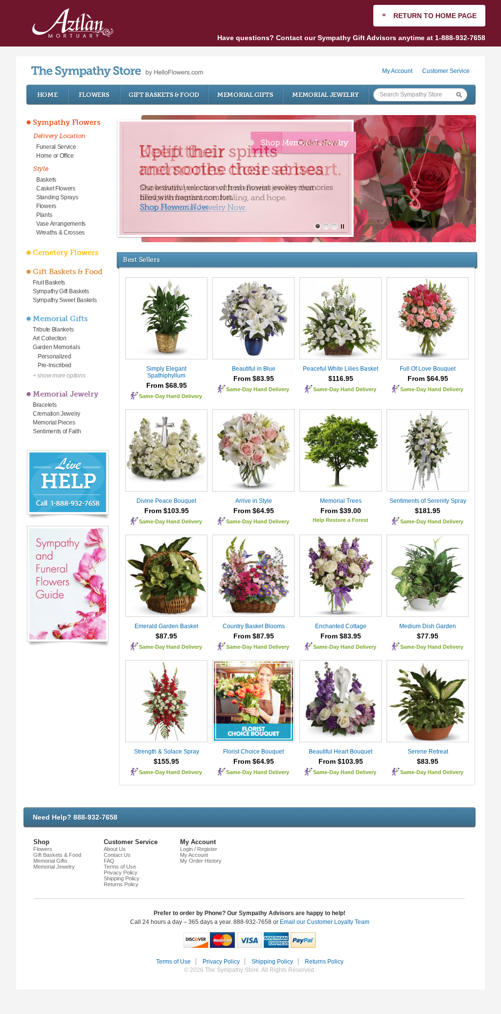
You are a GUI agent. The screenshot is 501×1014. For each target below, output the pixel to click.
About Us (115, 849)
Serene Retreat (428, 751)
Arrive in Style (253, 500)
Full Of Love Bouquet (427, 368)
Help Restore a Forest (340, 520)
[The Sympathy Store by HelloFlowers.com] (117, 71)
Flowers (94, 94)
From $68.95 (166, 385)
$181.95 (427, 511)
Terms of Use (120, 867)
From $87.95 (253, 636)
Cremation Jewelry (56, 413)
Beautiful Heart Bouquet (340, 751)
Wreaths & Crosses (60, 232)
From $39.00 (340, 511)
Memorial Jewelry (325, 94)
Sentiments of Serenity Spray (427, 500)
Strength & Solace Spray (166, 751)
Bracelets (44, 404)
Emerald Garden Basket (166, 626)
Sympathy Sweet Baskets (64, 300)
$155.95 (166, 761)
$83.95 (427, 761)
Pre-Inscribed (54, 365)
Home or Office (55, 155)
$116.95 (340, 378)
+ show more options (59, 375)
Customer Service (446, 71)
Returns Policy (121, 884)
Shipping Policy (121, 878)
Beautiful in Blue (253, 368)
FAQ (109, 861)
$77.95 (427, 636)
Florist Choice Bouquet (253, 751)
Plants (44, 215)
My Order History (201, 861)
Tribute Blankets (53, 329)
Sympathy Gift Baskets (61, 291)
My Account (397, 71)
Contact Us (117, 855)
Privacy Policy (120, 872)
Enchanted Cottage (340, 626)
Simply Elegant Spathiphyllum (166, 372)
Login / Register (198, 849)
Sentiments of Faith (57, 431)
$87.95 (166, 636)
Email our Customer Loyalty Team (324, 922)
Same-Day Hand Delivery (170, 396)
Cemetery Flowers (65, 252)
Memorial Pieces (54, 422)
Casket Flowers (55, 188)
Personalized (54, 356)
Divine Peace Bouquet (166, 500)
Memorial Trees (341, 500)
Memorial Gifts (245, 94)
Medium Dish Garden (427, 626)
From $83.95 (253, 378)
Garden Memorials (56, 347)
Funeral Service (56, 146)
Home (47, 94)
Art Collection (50, 338)
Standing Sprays (57, 197)
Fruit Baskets (49, 282)
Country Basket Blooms (254, 626)
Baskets (46, 179)
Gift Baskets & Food (164, 94)
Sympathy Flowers (66, 122)
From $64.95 (428, 378)
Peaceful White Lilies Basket (340, 368)
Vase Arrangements (61, 223)
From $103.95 (166, 511)
